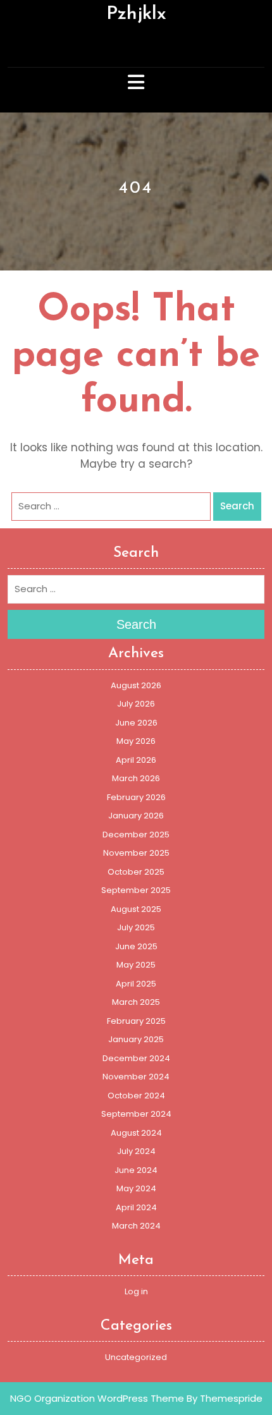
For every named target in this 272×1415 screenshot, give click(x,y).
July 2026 (136, 704)
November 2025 (136, 853)
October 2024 (136, 1096)
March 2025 (136, 1002)
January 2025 (136, 1039)
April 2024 (136, 1207)
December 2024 (136, 1058)
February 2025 (136, 1021)
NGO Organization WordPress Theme (97, 1398)
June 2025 (136, 946)
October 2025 (136, 872)
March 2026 (136, 778)
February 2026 (136, 797)
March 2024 (136, 1226)
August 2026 (136, 685)
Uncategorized (136, 1357)
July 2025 (136, 927)
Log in (136, 1291)
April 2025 (136, 984)
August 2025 (136, 909)
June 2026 (136, 723)
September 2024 (136, 1114)
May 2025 (136, 965)
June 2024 (136, 1170)
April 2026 (136, 760)
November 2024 (136, 1077)
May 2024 (136, 1188)
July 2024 (136, 1151)
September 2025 (136, 890)
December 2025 (136, 835)
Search (237, 506)
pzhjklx (136, 14)
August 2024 (136, 1133)
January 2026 (136, 816)
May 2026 (136, 741)
